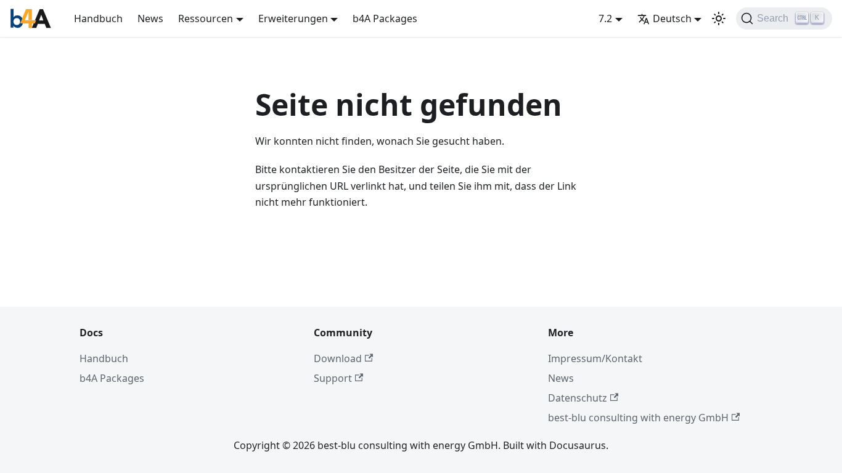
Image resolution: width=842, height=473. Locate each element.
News (150, 18)
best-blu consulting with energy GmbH (638, 417)
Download (338, 358)
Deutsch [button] (672, 18)
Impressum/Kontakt (595, 358)
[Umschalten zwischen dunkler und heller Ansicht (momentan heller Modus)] (719, 18)
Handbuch (98, 18)
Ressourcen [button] (205, 18)
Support (333, 378)
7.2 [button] (605, 18)
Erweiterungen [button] (293, 18)
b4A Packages (385, 18)
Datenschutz (577, 398)
